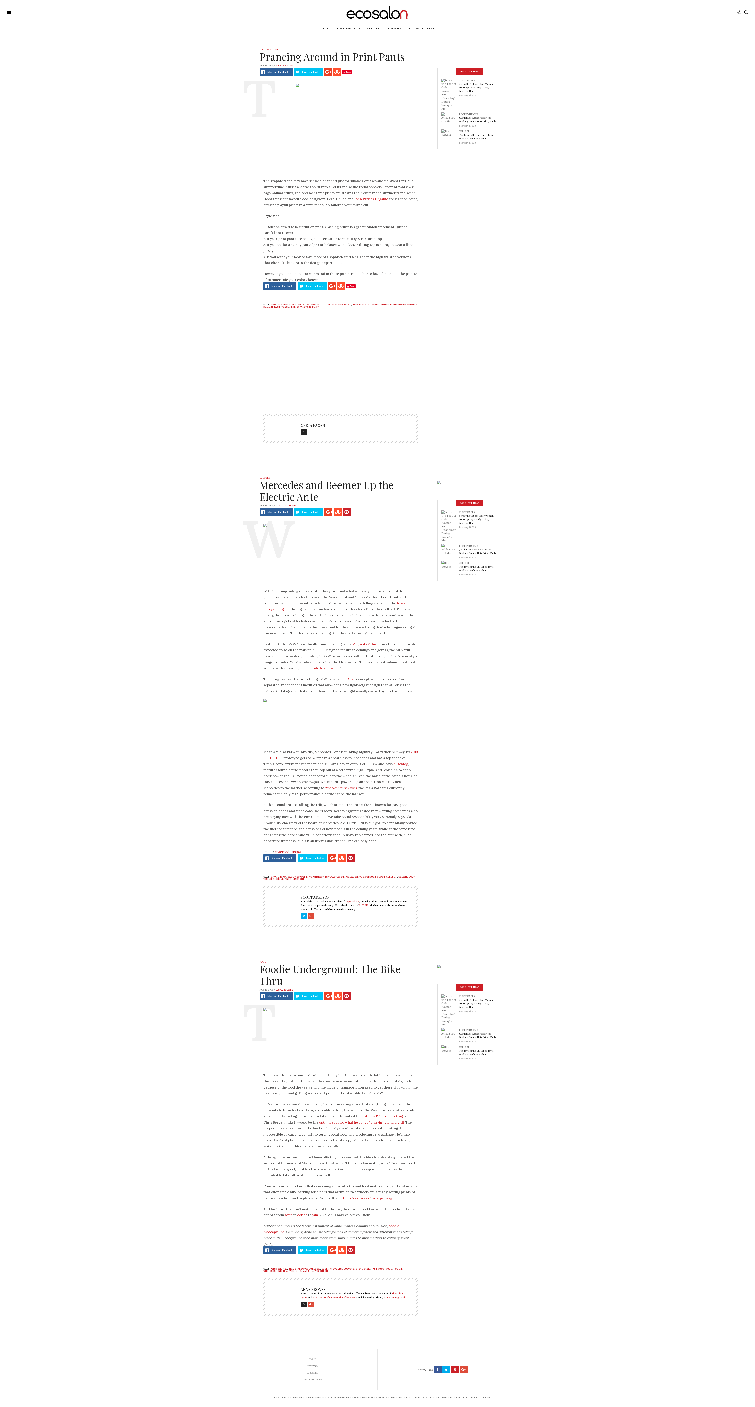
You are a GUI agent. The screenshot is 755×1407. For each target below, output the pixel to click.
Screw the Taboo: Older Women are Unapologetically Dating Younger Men (476, 87)
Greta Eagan (284, 65)
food (389, 1269)
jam (315, 1215)
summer (412, 304)
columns (314, 1269)
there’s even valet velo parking (367, 1198)
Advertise (312, 1366)
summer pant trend (276, 306)
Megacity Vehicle (366, 644)
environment (315, 876)
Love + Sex (393, 28)
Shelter (373, 28)
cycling (326, 1269)
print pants (398, 304)
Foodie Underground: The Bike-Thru (333, 974)
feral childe (325, 304)
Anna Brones (284, 989)
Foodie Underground (394, 1297)
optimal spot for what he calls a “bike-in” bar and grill (361, 1122)
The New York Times (341, 788)
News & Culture (365, 876)
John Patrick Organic (371, 199)
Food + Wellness (421, 28)
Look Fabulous (348, 28)
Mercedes (347, 876)
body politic (279, 304)
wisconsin (321, 1271)
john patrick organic (366, 304)
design (282, 876)
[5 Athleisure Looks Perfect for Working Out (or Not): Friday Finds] (450, 118)
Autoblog (400, 764)
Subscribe (312, 1373)
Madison (307, 1271)
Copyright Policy (312, 1380)
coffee (302, 1215)
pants (385, 304)
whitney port (309, 306)
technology (406, 876)
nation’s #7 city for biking (382, 1116)
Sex (473, 80)
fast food (378, 1269)
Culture (324, 28)
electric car (296, 876)
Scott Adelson (286, 505)
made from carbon (325, 668)
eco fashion (296, 304)
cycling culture (344, 1269)
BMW (273, 876)
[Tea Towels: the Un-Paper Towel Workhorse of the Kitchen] (450, 136)
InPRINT (363, 905)
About (312, 1359)
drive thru (363, 1269)
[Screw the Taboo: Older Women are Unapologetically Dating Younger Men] (450, 94)
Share (278, 72)
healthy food (292, 1271)
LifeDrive (347, 679)
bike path (301, 1269)
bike (291, 1269)
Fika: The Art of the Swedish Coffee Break (334, 1297)
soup (288, 1215)
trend (295, 306)
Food (263, 961)
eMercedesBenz (288, 852)
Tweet (311, 72)
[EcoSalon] (32, 12)
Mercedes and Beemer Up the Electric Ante (327, 490)
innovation (332, 876)
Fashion (311, 304)
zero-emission (294, 879)
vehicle (278, 879)
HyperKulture (352, 901)
